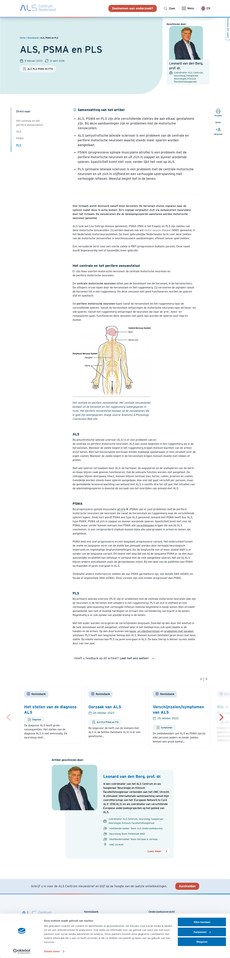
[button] (221, 717)
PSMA (20, 138)
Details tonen (52, 951)
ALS (18, 131)
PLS (18, 145)
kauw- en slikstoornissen (144, 631)
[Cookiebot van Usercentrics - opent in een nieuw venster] (22, 951)
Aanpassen (200, 931)
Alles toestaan (202, 922)
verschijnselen (145, 525)
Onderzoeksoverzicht (162, 911)
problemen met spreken (179, 631)
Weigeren (201, 941)
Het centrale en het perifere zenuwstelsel (29, 123)
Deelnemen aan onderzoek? (132, 8)
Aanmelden (187, 886)
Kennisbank (91, 911)
